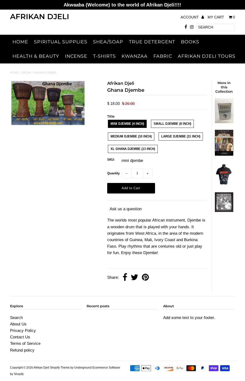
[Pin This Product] (145, 277)
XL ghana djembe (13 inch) (133, 149)
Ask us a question (126, 209)
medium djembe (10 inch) (131, 136)
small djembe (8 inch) (172, 123)
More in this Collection (224, 87)
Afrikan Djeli (39, 16)
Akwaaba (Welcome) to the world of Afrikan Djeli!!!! (122, 4)
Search (16, 317)
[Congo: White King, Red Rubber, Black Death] (224, 154)
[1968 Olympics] (224, 184)
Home (20, 42)
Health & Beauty (35, 56)
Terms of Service (25, 343)
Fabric (162, 56)
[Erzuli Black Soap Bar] (224, 121)
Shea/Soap (108, 42)
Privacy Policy (23, 330)
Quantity (113, 173)
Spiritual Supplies (60, 42)
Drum (26, 72)
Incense (76, 56)
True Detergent (152, 42)
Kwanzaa (135, 56)
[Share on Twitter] (134, 277)
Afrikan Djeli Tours (206, 56)
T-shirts (104, 56)
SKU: (111, 159)
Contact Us (20, 337)
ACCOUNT (190, 17)
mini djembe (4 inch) (127, 123)
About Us (18, 324)
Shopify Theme (60, 367)
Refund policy (22, 350)
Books (190, 42)
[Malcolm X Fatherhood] (224, 210)
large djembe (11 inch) (180, 136)
